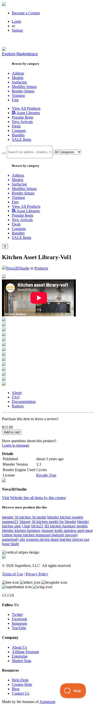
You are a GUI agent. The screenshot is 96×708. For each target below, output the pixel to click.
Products (41, 268)
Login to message (15, 445)
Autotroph (47, 702)
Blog (15, 689)
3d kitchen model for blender (54, 522)
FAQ (16, 397)
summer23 (10, 522)
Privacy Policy (37, 574)
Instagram (19, 623)
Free (15, 100)
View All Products (26, 108)
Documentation (24, 401)
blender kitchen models (65, 517)
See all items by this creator (44, 498)
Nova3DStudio (18, 268)
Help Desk (20, 680)
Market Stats (21, 661)
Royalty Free (46, 475)
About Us (19, 647)
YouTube (19, 628)
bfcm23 (37, 526)
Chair (26, 526)
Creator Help (22, 684)
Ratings (18, 406)
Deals (16, 126)
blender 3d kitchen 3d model (24, 517)
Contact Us (20, 693)
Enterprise (20, 656)
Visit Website (12, 498)
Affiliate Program (25, 652)
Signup (17, 30)
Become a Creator (26, 13)
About (17, 393)
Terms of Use (12, 574)
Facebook (19, 619)
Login (16, 21)
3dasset (25, 522)
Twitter (17, 614)
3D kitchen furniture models (66, 526)
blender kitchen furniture (21, 530)
